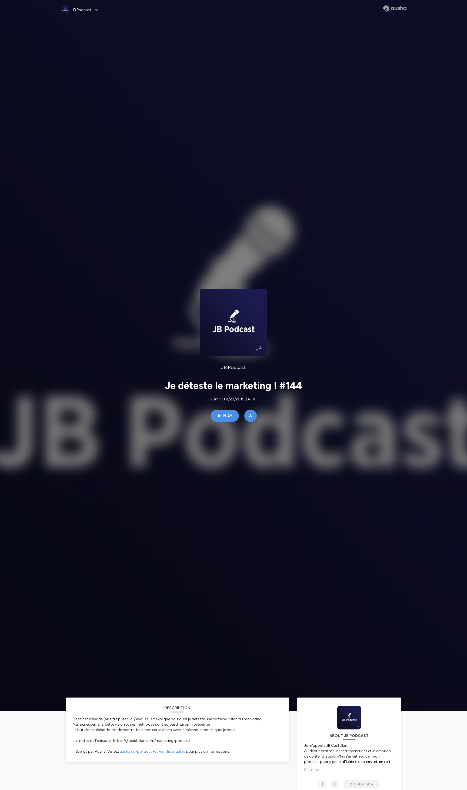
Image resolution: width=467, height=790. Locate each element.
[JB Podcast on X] (335, 784)
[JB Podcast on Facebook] (322, 784)
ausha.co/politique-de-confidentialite (152, 751)
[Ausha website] (394, 8)
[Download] (250, 416)
